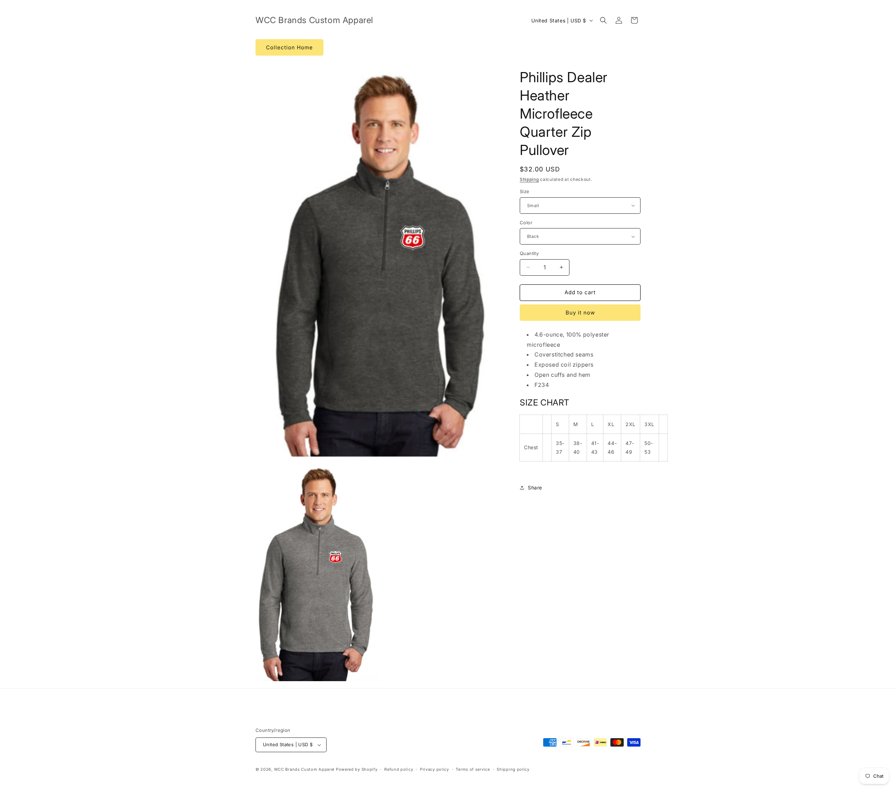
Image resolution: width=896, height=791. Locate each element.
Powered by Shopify (357, 769)
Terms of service (473, 769)
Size (525, 191)
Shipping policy (513, 769)
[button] (603, 20)
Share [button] (535, 487)
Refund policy (398, 769)
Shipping (529, 179)
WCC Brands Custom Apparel (304, 769)
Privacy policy (434, 769)
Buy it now (580, 312)
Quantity (529, 253)
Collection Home (289, 47)
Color (526, 222)
